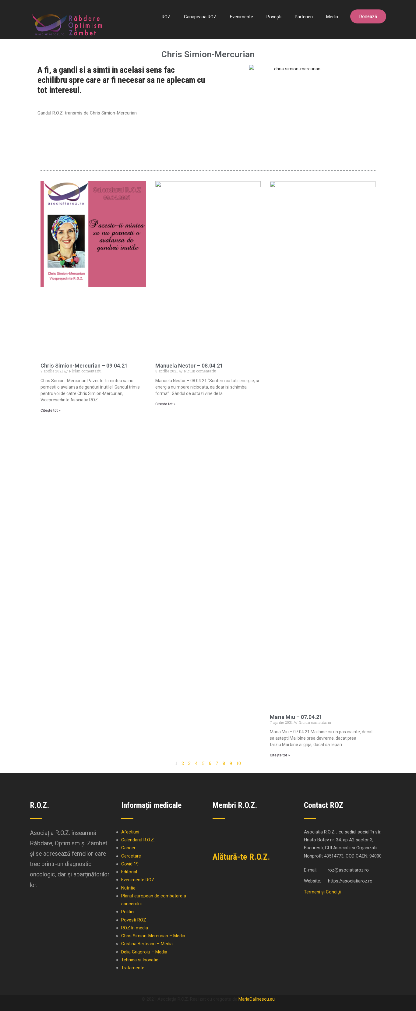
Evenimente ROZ (137, 879)
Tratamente (132, 967)
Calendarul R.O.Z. (138, 840)
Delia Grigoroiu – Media (144, 952)
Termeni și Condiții (322, 892)
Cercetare (131, 856)
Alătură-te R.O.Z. (241, 857)
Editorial (129, 872)
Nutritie (128, 888)
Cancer (128, 848)
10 (238, 763)
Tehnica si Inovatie (139, 960)
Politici (127, 911)
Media (332, 16)
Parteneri (304, 16)
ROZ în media (134, 928)
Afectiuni (130, 832)
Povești (273, 16)
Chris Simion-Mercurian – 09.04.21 (84, 365)
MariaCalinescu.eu (256, 999)
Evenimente (241, 16)
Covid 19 (130, 864)
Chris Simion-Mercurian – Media (153, 936)
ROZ (166, 16)
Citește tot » (51, 410)
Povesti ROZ (133, 920)
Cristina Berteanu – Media (147, 943)
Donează (368, 16)
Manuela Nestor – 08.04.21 (189, 365)
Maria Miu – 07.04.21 (296, 717)
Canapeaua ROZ (200, 16)
